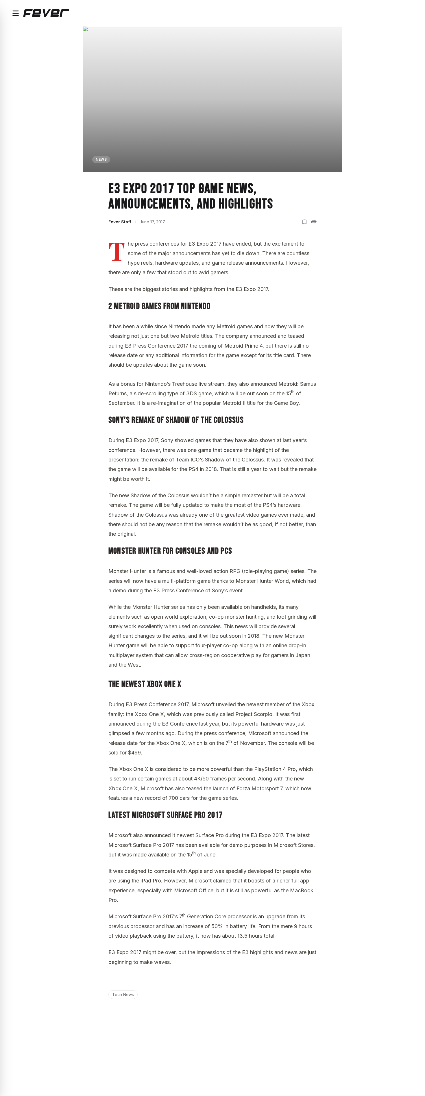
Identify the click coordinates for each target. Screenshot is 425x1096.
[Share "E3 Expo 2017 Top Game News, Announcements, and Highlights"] (314, 222)
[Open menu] (16, 13)
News (101, 159)
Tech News (123, 994)
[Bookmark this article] (304, 222)
